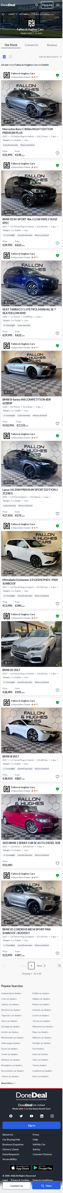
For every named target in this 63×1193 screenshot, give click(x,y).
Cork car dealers (9, 998)
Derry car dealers (40, 1076)
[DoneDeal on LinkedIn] (42, 1116)
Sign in (31, 1125)
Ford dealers (38, 1048)
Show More (7, 1083)
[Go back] (3, 14)
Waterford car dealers (42, 1026)
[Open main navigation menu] (58, 5)
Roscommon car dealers (12, 1070)
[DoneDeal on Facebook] (11, 1116)
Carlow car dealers (10, 1076)
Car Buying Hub (11, 1139)
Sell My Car (39, 1144)
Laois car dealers (40, 1054)
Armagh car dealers (41, 1043)
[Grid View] (10, 56)
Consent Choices (42, 1154)
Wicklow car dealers (10, 1059)
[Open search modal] (36, 5)
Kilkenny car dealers (42, 1037)
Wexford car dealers (10, 1010)
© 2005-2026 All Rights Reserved (19, 1176)
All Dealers (24, 14)
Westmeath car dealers (12, 1037)
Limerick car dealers (41, 1010)
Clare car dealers (40, 1059)
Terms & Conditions (42, 1180)
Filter (49, 1185)
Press (36, 1134)
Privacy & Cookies (20, 1180)
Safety (36, 1149)
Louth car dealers (40, 1015)
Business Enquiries (13, 1144)
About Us (7, 1134)
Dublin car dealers (40, 993)
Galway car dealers (10, 1004)
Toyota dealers (39, 1065)
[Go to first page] (4, 965)
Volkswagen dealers (10, 1043)
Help (35, 1139)
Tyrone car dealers (41, 1021)
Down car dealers (9, 1048)
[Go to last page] (59, 965)
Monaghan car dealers (11, 1065)
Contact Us (16, 1185)
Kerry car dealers (9, 1021)
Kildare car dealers (41, 998)
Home (11, 14)
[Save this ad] (57, 153)
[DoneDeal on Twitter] (21, 1116)
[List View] (4, 56)
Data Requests (10, 1154)
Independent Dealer (20, 77)
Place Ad (47, 4)
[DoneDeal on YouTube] (31, 1116)
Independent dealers (11, 993)
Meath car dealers (41, 1004)
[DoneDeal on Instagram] (52, 1116)
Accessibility (9, 1159)
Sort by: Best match (48, 56)
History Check (10, 1149)
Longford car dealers (42, 1070)
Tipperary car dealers (11, 1015)
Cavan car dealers (9, 1054)
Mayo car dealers (40, 1032)
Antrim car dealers (10, 1032)
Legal (5, 1180)
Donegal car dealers (10, 1026)
